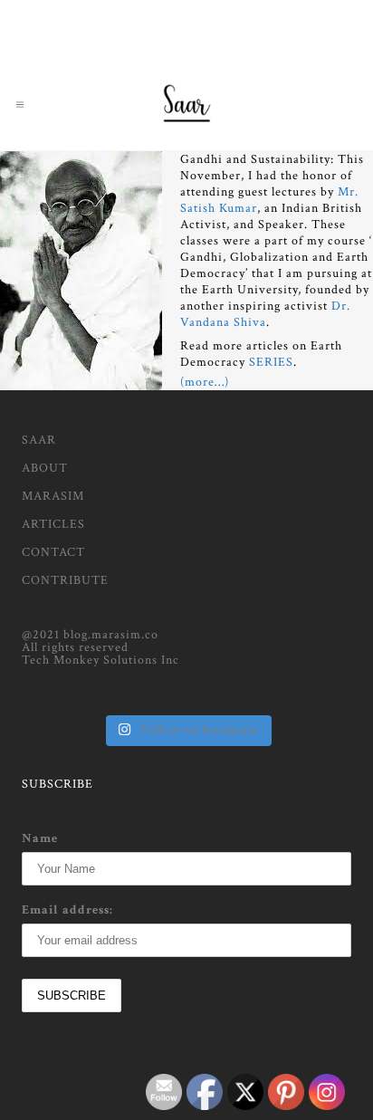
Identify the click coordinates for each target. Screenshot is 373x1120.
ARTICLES (53, 524)
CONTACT (53, 552)
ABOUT (45, 468)
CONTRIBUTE (65, 580)
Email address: (67, 910)
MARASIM (53, 496)
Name (40, 838)
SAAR (39, 440)
